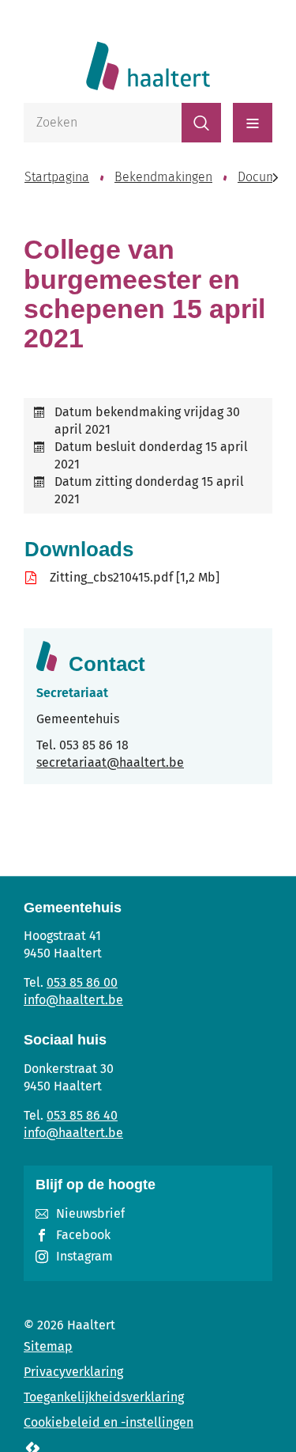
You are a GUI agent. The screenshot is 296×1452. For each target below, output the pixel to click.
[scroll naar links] (275, 177)
